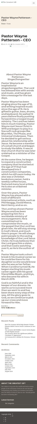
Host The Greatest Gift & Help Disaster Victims (19, 324)
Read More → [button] (5, 306)
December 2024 (9, 359)
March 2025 (8, 357)
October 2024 (9, 360)
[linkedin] (5, 419)
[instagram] (5, 421)
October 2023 (9, 366)
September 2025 (10, 355)
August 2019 (9, 371)
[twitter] (12, 416)
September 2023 (10, 368)
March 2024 (8, 364)
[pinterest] (5, 417)
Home (3, 24)
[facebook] (12, 414)
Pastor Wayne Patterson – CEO (16, 38)
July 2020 (8, 369)
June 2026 (8, 353)
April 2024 (8, 362)
